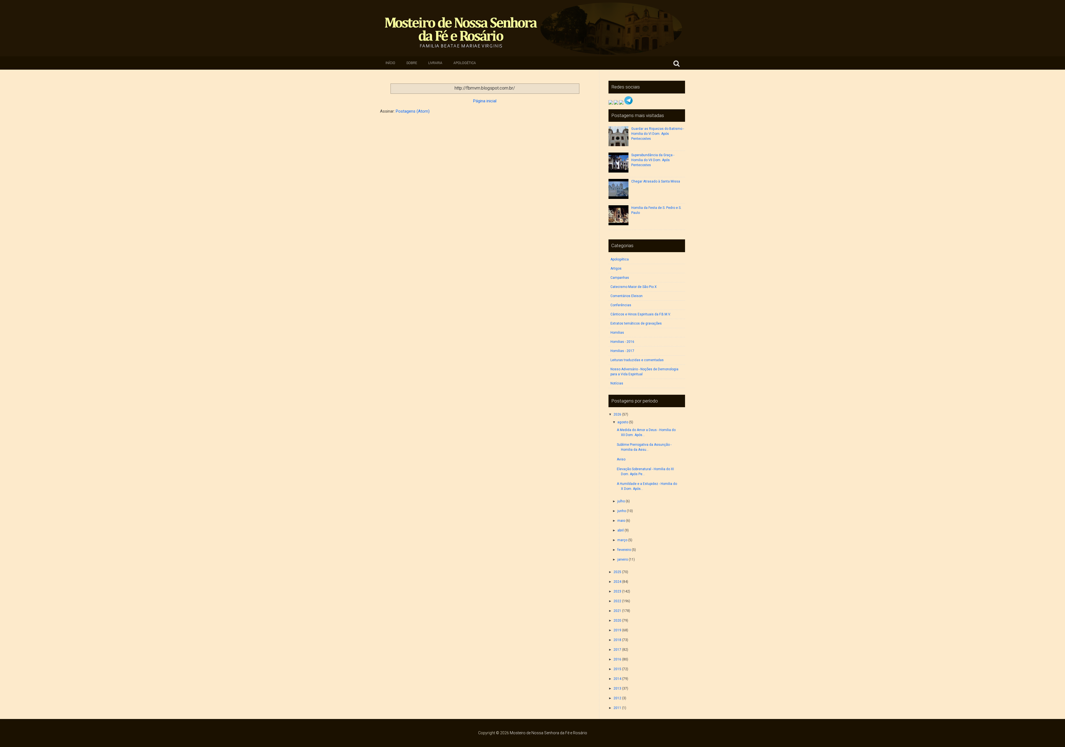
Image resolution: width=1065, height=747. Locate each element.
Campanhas (619, 278)
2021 (617, 611)
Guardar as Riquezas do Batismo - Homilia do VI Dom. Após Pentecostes (657, 134)
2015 (617, 669)
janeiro (622, 559)
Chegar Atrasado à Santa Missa (655, 181)
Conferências (620, 305)
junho (621, 511)
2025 (617, 572)
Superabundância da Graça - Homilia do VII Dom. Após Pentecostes (652, 160)
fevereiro (624, 550)
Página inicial (484, 100)
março (622, 540)
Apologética (464, 63)
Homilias (617, 333)
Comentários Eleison (626, 296)
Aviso (621, 459)
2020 (617, 620)
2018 (617, 640)
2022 (617, 601)
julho (621, 501)
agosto (622, 422)
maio (621, 521)
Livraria (435, 63)
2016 (617, 659)
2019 (617, 630)
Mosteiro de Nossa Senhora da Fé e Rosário (548, 733)
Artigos (616, 268)
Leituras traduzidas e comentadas (637, 360)
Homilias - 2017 (622, 351)
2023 (617, 591)
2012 (617, 698)
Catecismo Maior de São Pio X (633, 287)
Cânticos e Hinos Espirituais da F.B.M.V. (640, 314)
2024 (617, 582)
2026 (617, 414)
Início (390, 63)
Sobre (411, 63)
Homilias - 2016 (622, 342)
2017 (617, 650)
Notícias (616, 383)
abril (620, 530)
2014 (617, 679)
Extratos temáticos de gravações (636, 323)
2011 (617, 708)
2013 (617, 688)
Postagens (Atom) (413, 111)
